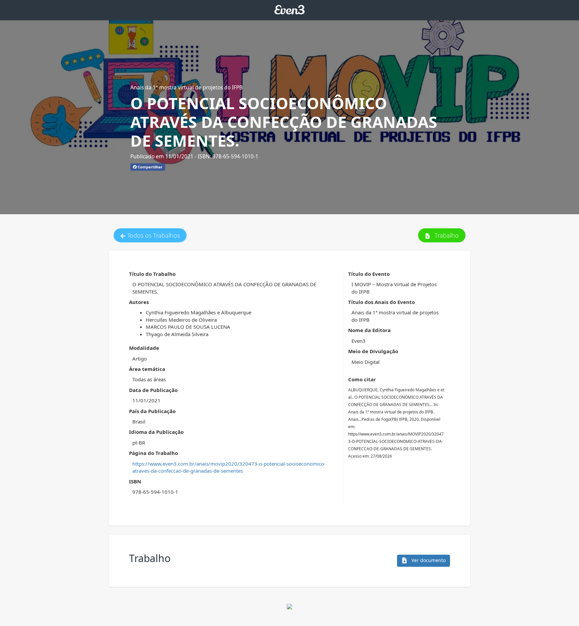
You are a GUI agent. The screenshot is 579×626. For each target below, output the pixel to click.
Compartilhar (150, 166)
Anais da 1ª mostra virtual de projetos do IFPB (186, 87)
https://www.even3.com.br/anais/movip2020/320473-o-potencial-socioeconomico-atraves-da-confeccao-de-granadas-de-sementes (229, 467)
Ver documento (428, 560)
